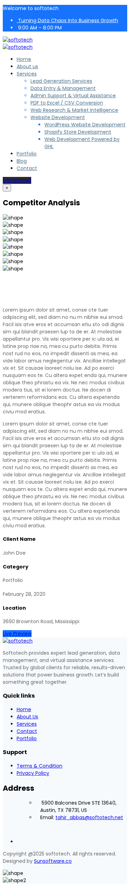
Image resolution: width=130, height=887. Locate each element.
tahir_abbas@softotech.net (89, 817)
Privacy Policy (33, 773)
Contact (27, 168)
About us (27, 66)
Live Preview (17, 633)
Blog (22, 161)
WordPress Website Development (84, 124)
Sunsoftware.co (53, 861)
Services (27, 73)
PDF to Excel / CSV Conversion (67, 102)
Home (24, 59)
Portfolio (27, 153)
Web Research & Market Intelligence (74, 110)
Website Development (58, 117)
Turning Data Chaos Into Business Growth (67, 20)
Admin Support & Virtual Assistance (73, 95)
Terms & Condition (39, 765)
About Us (27, 716)
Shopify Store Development (77, 131)
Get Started (17, 180)
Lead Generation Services (61, 81)
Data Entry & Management (63, 88)
